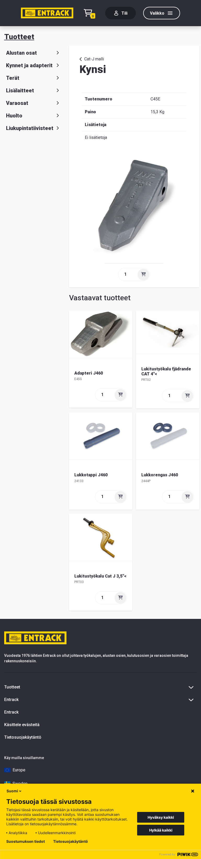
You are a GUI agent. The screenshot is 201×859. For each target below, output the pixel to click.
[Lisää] (143, 274)
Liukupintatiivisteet (29, 128)
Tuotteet (19, 36)
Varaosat (17, 103)
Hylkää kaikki (160, 830)
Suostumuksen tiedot (25, 841)
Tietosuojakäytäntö (22, 737)
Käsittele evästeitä (22, 724)
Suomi (12, 791)
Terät (12, 78)
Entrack (11, 712)
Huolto (14, 115)
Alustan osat (21, 53)
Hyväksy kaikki (161, 817)
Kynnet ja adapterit (29, 65)
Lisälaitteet (20, 90)
